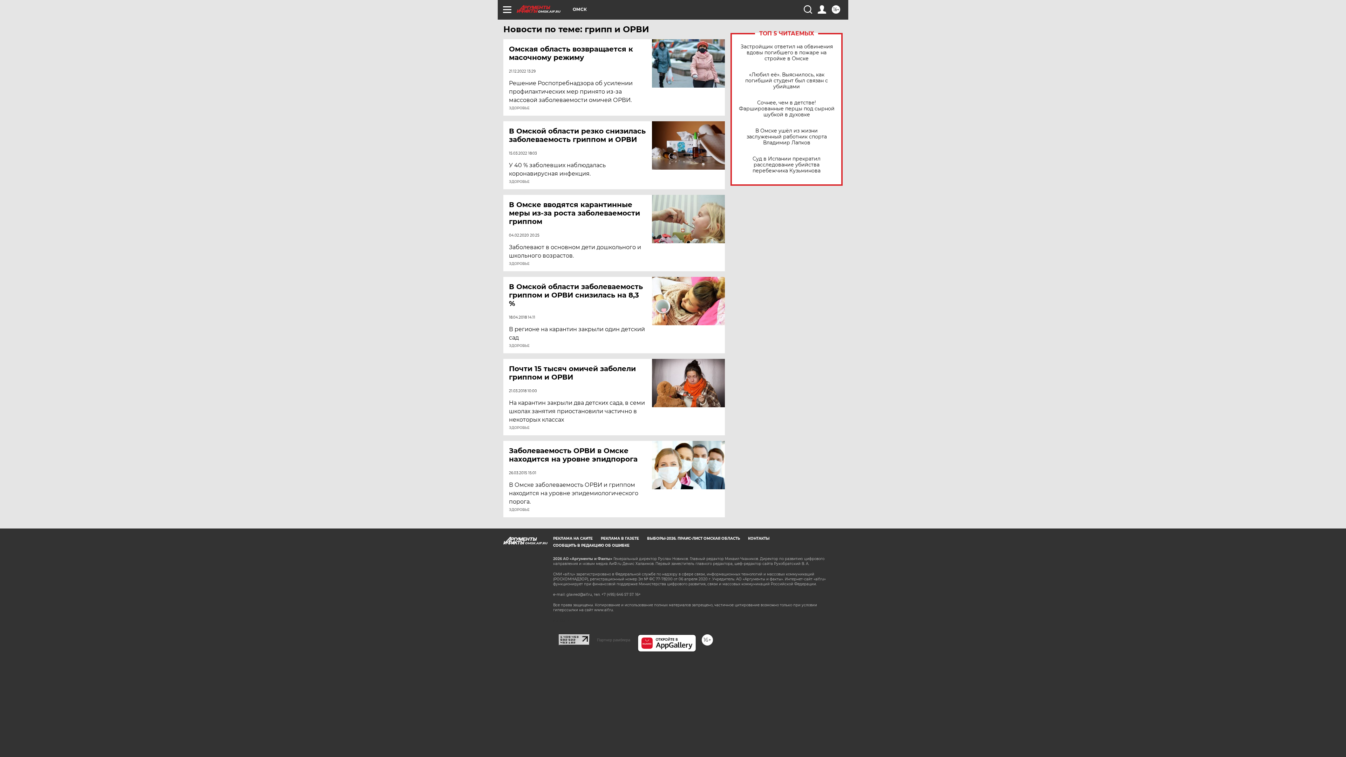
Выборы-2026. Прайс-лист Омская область (693, 538)
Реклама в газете (620, 538)
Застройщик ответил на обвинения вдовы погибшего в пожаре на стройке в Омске (787, 53)
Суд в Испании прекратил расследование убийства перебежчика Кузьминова (787, 165)
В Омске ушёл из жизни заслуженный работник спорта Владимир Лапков (787, 137)
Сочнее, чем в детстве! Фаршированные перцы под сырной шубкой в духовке (787, 109)
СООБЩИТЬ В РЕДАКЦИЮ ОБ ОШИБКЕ (591, 545)
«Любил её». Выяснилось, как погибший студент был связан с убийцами (786, 81)
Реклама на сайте (573, 538)
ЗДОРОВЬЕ (519, 108)
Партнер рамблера (613, 640)
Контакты (758, 538)
